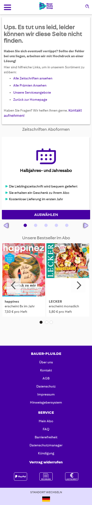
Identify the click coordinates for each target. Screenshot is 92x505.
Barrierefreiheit (46, 437)
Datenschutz (46, 386)
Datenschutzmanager (46, 445)
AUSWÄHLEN (46, 214)
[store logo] (46, 6)
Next (78, 285)
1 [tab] (41, 322)
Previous (14, 285)
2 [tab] (46, 322)
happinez (12, 301)
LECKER (55, 301)
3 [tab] (51, 322)
